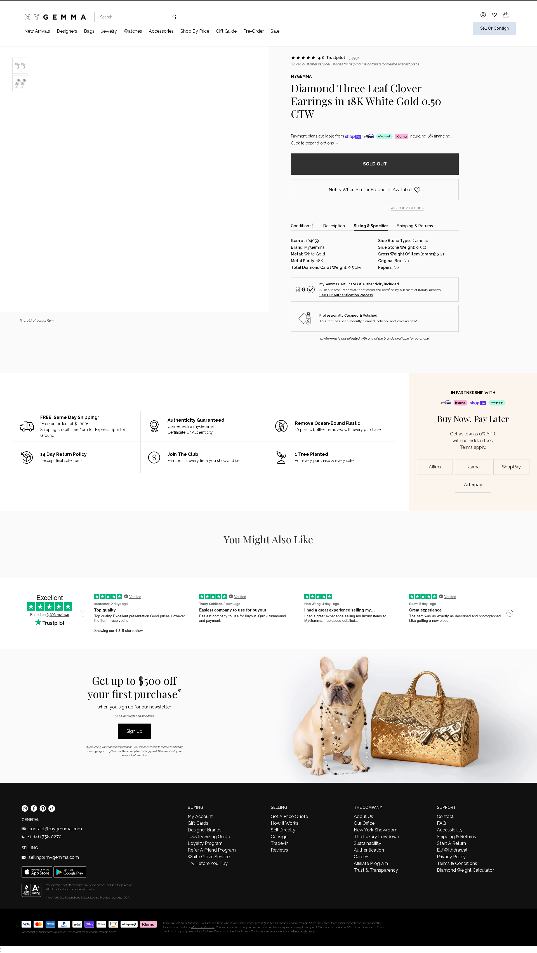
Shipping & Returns (415, 226)
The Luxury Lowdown (376, 836)
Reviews (279, 850)
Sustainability (367, 843)
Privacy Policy (451, 856)
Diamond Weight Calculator (465, 870)
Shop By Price (194, 31)
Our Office (364, 823)
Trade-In (279, 843)
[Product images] (134, 179)
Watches (133, 31)
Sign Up (134, 731)
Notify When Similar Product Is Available (370, 189)
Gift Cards (198, 823)
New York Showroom (375, 830)
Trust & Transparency (376, 870)
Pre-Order (253, 31)
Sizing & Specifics (371, 226)
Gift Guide (226, 31)
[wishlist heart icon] (494, 15)
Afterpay (473, 484)
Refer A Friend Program (212, 850)
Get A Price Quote (289, 816)
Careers (361, 856)
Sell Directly (283, 830)
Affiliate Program (371, 863)
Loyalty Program (205, 843)
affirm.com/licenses (303, 931)
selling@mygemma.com (54, 857)
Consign (279, 836)
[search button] (172, 17)
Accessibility (450, 830)
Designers (67, 31)
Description (334, 226)
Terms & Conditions (457, 863)
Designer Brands (205, 830)
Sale (274, 31)
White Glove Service (209, 856)
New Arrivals (37, 31)
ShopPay (511, 467)
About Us (363, 816)
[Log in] (483, 15)
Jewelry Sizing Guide (209, 836)
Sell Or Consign (494, 28)
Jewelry (109, 31)
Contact (445, 816)
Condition (300, 226)
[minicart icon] (505, 15)
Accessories (161, 31)
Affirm (435, 467)
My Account (200, 816)
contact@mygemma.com (55, 828)
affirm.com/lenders (203, 927)
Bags (89, 31)
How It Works (284, 823)
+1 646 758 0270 (44, 836)
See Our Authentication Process (346, 295)
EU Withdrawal (452, 850)
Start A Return (451, 843)
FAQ (441, 823)
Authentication (369, 850)
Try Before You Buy (208, 863)
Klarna (473, 467)
